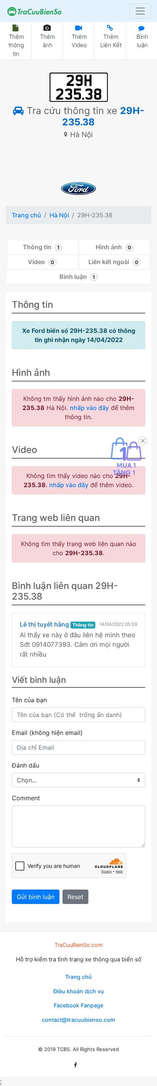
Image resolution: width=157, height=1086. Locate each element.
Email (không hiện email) (47, 732)
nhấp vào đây (89, 408)
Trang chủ (26, 215)
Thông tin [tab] (41, 247)
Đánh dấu (25, 765)
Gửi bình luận (35, 897)
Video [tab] (41, 262)
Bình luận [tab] (77, 276)
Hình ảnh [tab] (113, 247)
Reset (75, 897)
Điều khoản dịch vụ (78, 991)
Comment (26, 798)
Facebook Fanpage (78, 1005)
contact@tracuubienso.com (78, 1019)
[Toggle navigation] (140, 11)
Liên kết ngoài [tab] (113, 262)
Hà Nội (59, 215)
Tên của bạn (29, 700)
